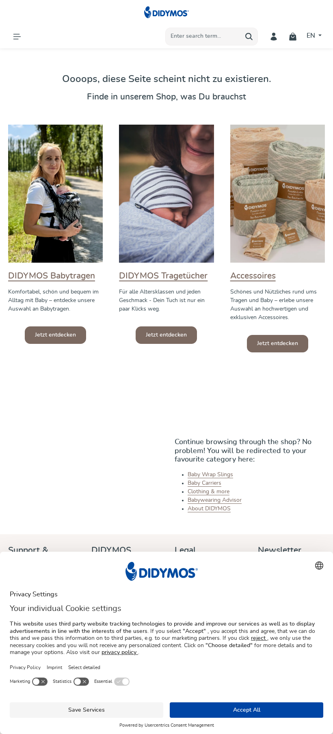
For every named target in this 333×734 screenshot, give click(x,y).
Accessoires (253, 276)
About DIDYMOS (209, 509)
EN (312, 35)
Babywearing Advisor (215, 500)
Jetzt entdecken (55, 335)
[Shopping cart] (293, 36)
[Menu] (17, 36)
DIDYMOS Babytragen (51, 276)
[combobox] (203, 36)
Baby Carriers (204, 483)
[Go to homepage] (166, 12)
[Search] (249, 36)
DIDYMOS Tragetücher (163, 276)
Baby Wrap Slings (210, 474)
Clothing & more (208, 491)
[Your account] (274, 36)
